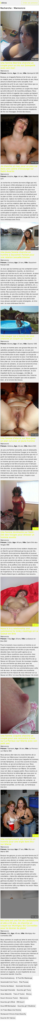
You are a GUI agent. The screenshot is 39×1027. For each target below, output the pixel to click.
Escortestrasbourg (7, 978)
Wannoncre (24, 998)
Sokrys (3, 3)
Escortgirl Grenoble (8, 990)
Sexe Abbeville (6, 994)
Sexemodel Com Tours (9, 982)
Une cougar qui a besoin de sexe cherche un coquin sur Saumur (17, 337)
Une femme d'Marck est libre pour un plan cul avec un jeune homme (18, 439)
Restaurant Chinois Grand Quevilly (13, 1014)
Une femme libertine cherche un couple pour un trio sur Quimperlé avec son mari (18, 65)
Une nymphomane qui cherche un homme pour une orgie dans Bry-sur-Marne (18, 841)
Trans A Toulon (19, 994)
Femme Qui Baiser (7, 986)
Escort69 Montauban (8, 1006)
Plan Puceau (23, 982)
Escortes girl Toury (24, 990)
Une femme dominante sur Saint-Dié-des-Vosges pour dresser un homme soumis (18, 535)
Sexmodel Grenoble (23, 986)
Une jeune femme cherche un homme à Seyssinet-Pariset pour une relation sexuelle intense (17, 255)
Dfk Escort (20, 1002)
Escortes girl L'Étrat (8, 1002)
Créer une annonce (30, 3)
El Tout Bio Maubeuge (24, 978)
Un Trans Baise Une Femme (11, 1010)
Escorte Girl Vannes (8, 1018)
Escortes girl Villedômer (26, 1006)
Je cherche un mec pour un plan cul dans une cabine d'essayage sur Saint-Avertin (19, 169)
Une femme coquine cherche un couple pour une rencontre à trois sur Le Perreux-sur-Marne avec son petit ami (19, 739)
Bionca (28, 994)
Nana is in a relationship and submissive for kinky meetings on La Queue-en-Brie (19, 631)
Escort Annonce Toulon (9, 998)
